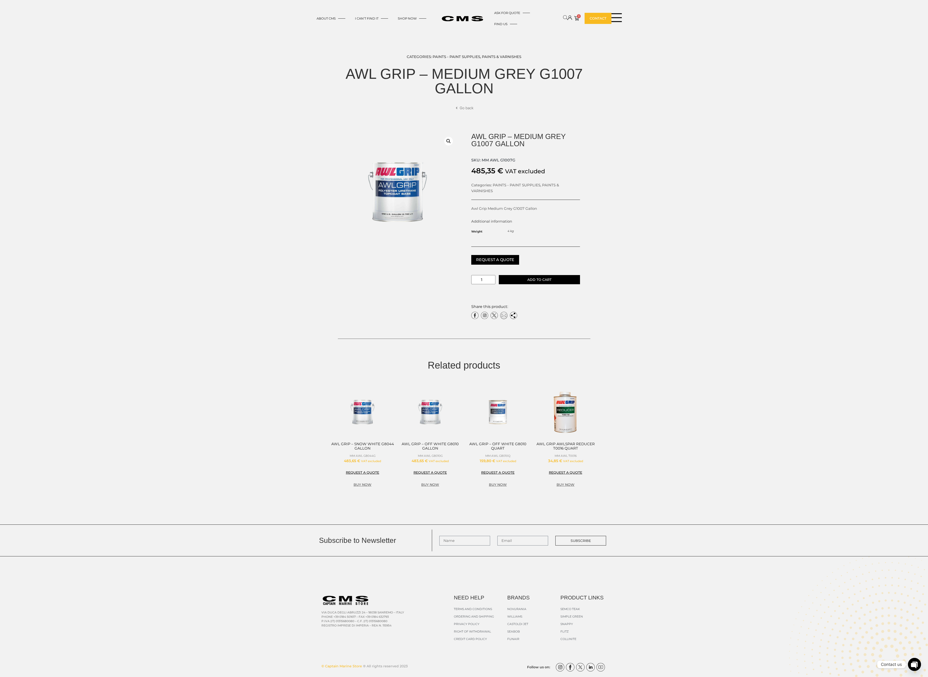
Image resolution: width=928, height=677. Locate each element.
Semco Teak (570, 609)
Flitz (564, 631)
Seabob (513, 631)
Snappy (566, 624)
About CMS (326, 18)
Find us (501, 24)
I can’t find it (366, 18)
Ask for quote (507, 13)
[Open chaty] (914, 664)
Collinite (568, 639)
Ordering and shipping (474, 616)
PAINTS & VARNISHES (501, 56)
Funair (513, 639)
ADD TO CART (539, 279)
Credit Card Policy (470, 639)
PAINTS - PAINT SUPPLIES (456, 56)
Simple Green (571, 616)
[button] (448, 141)
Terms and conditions (473, 609)
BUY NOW (362, 484)
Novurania (516, 609)
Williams (514, 616)
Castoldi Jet (517, 624)
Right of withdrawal (472, 631)
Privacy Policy (466, 624)
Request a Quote (495, 259)
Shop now (407, 18)
